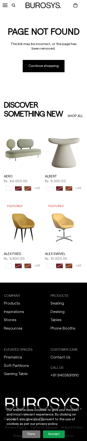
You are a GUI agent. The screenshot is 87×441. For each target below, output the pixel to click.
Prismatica (13, 357)
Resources (13, 328)
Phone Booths (63, 328)
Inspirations (14, 312)
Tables (56, 320)
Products (12, 303)
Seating (57, 303)
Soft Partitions (16, 366)
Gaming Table (16, 374)
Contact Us (60, 357)
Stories (10, 320)
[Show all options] (37, 188)
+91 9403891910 (65, 375)
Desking (58, 312)
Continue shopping (44, 66)
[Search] (13, 5)
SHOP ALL (75, 116)
